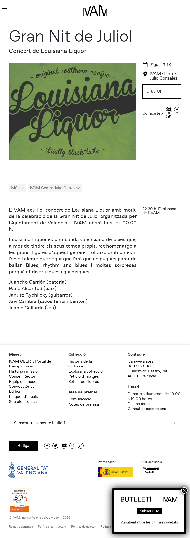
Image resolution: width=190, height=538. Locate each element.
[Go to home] (21, 470)
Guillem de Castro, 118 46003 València (147, 374)
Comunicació (79, 399)
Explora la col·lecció (85, 371)
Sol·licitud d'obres (83, 381)
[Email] (169, 110)
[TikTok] (81, 446)
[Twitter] (169, 116)
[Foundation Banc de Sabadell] (150, 470)
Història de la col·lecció (80, 364)
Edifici (14, 391)
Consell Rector (22, 376)
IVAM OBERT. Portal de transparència (30, 364)
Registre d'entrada (21, 527)
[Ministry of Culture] (117, 472)
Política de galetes (83, 527)
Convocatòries (22, 386)
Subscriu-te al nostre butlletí (39, 422)
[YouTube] (64, 446)
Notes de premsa (83, 404)
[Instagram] (72, 446)
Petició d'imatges (83, 376)
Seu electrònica (23, 401)
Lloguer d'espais (23, 396)
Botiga (23, 445)
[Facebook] (177, 110)
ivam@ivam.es (140, 361)
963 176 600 (139, 366)
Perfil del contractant (52, 527)
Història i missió (23, 371)
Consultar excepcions (147, 408)
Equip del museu (24, 381)
